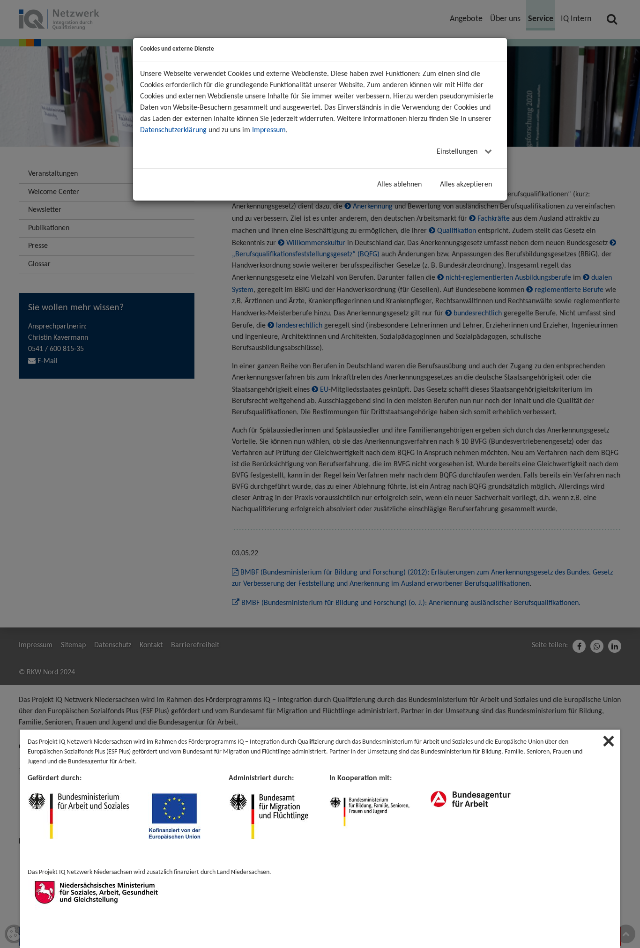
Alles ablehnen (399, 184)
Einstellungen (458, 152)
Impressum (269, 130)
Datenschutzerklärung (173, 130)
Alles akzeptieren (466, 184)
